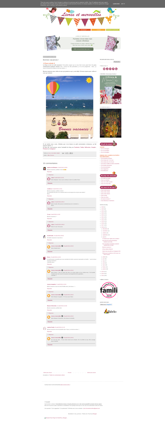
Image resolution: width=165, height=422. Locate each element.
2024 (102, 211)
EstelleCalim (50, 235)
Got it (123, 3)
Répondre (49, 171)
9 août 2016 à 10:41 (57, 188)
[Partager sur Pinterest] (72, 153)
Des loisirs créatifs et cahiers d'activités (110, 163)
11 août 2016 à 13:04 (61, 284)
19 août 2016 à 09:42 (68, 270)
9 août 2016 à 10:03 (59, 177)
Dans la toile (104, 195)
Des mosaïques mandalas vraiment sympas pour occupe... (110, 244)
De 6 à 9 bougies (105, 152)
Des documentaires (105, 167)
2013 (102, 275)
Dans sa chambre (105, 180)
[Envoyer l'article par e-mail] (63, 153)
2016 (102, 227)
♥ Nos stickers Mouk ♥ (107, 249)
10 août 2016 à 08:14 (59, 201)
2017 (102, 225)
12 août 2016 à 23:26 (62, 305)
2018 (102, 223)
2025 (102, 209)
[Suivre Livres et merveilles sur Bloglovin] (106, 305)
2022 (102, 215)
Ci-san (48, 214)
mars (104, 265)
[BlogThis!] (67, 153)
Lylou (52, 177)
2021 (102, 217)
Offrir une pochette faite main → (82, 49)
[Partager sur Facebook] (70, 153)
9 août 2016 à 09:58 (62, 167)
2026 (102, 207)
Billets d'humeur (51, 155)
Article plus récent (47, 372)
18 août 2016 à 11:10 (60, 327)
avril (104, 263)
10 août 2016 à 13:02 (56, 257)
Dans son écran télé (106, 183)
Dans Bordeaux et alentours (107, 200)
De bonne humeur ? (106, 199)
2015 (102, 271)
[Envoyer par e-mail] (65, 153)
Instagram (52, 148)
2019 (102, 221)
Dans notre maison (105, 193)
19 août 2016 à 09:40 (68, 246)
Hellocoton (87, 147)
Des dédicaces (104, 170)
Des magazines (104, 169)
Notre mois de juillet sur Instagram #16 (111, 251)
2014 (102, 273)
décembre (105, 228)
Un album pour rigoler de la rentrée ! (110, 238)
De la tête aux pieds (105, 178)
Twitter (82, 147)
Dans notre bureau (105, 190)
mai (104, 261)
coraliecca (49, 188)
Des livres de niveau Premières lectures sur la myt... (109, 241)
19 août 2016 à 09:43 (68, 337)
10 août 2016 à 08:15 (59, 224)
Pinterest (45, 148)
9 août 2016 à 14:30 (55, 214)
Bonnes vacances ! (106, 247)
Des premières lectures (106, 158)
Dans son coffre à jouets (106, 181)
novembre (105, 230)
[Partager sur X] (69, 153)
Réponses (51, 174)
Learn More (116, 3)
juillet (104, 257)
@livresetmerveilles (65, 384)
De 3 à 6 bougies (105, 150)
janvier (104, 269)
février (104, 267)
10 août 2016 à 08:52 (59, 235)
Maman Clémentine (52, 305)
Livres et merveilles (56, 246)
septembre (105, 234)
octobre (104, 233)
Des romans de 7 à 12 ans (107, 160)
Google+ (93, 147)
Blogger (95, 413)
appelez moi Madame (52, 167)
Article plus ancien (91, 372)
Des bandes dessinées (106, 165)
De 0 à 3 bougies (105, 148)
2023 (102, 213)
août (104, 237)
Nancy (48, 257)
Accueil (69, 372)
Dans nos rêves (104, 197)
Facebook (76, 147)
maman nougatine (51, 284)
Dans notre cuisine (105, 192)
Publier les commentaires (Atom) (57, 375)
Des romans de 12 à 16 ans (107, 162)
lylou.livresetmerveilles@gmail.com (91, 408)
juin (104, 259)
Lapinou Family (50, 327)
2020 (102, 219)
